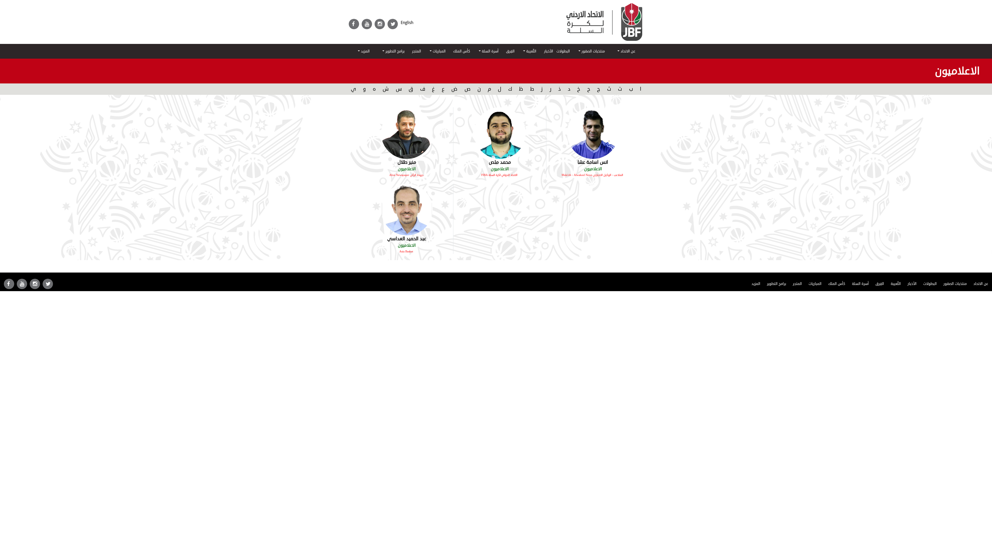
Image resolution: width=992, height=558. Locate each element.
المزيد (365, 51)
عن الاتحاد (627, 51)
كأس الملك (461, 51)
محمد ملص (500, 162)
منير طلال (407, 162)
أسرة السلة (490, 51)
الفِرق (510, 51)
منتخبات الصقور (592, 51)
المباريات (439, 51)
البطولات (563, 51)
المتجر (416, 51)
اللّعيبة (530, 51)
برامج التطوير (394, 51)
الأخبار (548, 51)
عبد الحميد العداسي (406, 238)
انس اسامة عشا (593, 162)
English (407, 22)
